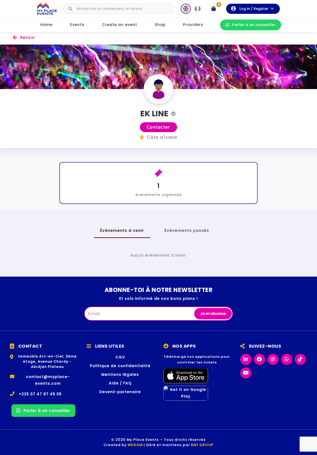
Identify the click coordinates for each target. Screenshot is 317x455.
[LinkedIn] (245, 359)
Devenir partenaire (120, 391)
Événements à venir (122, 230)
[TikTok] (300, 359)
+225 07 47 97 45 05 (40, 394)
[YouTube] (245, 373)
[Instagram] (273, 359)
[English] (186, 9)
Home (46, 24)
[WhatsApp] (286, 359)
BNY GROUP (202, 444)
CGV (120, 357)
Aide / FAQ (120, 383)
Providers (193, 24)
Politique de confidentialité (120, 365)
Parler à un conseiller (254, 24)
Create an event (119, 24)
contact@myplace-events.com (48, 380)
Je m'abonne (213, 313)
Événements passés (186, 230)
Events (77, 24)
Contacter (158, 127)
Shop (160, 24)
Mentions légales (120, 374)
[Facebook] (259, 359)
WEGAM (135, 444)
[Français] (198, 9)
